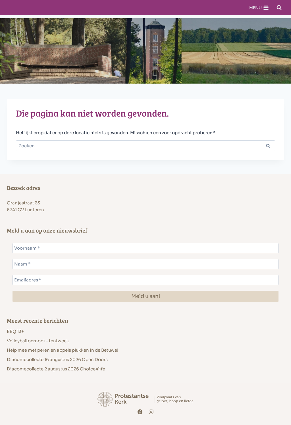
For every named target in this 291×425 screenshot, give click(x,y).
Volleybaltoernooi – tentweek (38, 340)
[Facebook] (140, 412)
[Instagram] (151, 412)
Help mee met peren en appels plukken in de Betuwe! (62, 350)
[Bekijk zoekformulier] (279, 8)
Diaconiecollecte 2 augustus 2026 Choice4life (56, 369)
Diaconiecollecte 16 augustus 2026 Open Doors (57, 359)
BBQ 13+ (15, 331)
